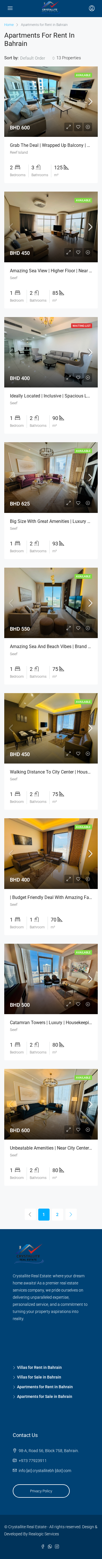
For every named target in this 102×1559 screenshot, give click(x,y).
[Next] (71, 1214)
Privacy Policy (41, 1491)
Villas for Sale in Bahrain (39, 1377)
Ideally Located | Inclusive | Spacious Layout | (55, 396)
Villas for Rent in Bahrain (39, 1367)
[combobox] (37, 58)
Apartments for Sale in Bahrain (44, 1396)
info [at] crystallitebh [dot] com (45, 1470)
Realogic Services (44, 1534)
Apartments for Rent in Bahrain (45, 1387)
